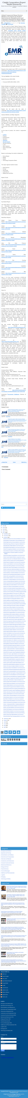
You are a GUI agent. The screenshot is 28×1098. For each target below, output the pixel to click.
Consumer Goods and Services (7, 862)
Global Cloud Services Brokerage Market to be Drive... (14, 602)
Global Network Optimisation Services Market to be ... (14, 540)
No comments (10, 24)
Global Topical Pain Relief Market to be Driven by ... (13, 714)
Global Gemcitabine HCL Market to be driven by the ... (14, 640)
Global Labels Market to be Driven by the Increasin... (14, 693)
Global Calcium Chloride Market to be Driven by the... (14, 695)
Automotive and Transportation (7, 856)
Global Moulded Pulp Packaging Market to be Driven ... (14, 716)
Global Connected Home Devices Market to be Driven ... (14, 538)
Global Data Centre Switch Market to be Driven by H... (14, 567)
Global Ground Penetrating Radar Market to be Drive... (14, 574)
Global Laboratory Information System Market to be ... (14, 641)
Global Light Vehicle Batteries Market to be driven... (13, 617)
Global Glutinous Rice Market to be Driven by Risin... (14, 636)
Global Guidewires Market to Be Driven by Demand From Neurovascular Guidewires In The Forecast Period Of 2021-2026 (13, 904)
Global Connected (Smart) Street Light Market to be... (14, 619)
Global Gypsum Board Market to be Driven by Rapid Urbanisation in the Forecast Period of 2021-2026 (11, 912)
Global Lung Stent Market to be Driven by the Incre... (14, 707)
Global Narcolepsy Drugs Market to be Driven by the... (14, 555)
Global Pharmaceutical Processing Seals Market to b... (14, 655)
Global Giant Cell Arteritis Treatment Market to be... (13, 679)
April (5, 727)
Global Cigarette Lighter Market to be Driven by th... (13, 634)
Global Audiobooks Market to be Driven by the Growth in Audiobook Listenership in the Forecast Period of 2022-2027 (16, 410)
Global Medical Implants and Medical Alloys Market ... (14, 550)
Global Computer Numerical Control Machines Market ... (14, 570)
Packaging (3, 876)
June (5, 723)
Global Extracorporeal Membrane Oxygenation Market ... (14, 676)
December (6, 533)
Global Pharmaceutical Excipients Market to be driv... (14, 638)
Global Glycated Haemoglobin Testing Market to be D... (14, 672)
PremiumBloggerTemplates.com (14, 1095)
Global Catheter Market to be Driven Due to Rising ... (14, 577)
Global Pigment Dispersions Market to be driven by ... (14, 657)
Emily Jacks (4, 978)
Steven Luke (4, 996)
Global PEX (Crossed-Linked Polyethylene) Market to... (14, 652)
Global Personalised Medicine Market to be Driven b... (14, 664)
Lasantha (22, 1094)
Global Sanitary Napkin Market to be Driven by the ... (13, 629)
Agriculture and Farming (6, 852)
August (5, 720)
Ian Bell (3, 985)
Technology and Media (5, 878)
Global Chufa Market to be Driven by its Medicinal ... (14, 709)
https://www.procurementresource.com (17, 327)
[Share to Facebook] (6, 405)
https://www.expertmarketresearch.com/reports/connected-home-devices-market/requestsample (13, 72)
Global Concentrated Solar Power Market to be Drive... (14, 615)
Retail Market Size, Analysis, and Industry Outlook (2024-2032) (15, 953)
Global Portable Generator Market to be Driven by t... (14, 647)
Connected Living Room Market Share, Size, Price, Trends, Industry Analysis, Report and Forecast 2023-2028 (16, 895)
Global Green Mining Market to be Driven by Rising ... (14, 565)
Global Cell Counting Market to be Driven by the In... (13, 576)
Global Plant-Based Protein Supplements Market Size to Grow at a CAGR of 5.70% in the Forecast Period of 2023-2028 (16, 887)
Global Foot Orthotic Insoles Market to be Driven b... (14, 586)
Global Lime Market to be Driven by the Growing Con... (14, 633)
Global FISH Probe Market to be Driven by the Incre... (14, 622)
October (5, 537)
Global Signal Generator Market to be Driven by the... (14, 631)
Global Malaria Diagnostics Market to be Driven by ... (14, 643)
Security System (6, 141)
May (4, 725)
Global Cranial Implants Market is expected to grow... (14, 557)
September (6, 718)
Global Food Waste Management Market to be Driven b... (15, 589)
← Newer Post (4, 462)
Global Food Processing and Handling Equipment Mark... (15, 591)
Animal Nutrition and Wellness (7, 854)
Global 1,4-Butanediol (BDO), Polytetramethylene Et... (14, 648)
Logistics (3, 874)
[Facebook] (10, 734)
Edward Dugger (5, 976)
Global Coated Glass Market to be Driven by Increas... (14, 700)
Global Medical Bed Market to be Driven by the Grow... (14, 547)
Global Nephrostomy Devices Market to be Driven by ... (14, 542)
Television (5, 140)
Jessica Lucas (5, 990)
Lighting (4, 134)
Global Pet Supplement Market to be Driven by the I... (14, 549)
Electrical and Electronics (6, 864)
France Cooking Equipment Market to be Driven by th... (14, 581)
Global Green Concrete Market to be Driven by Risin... (14, 674)
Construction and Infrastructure (7, 860)
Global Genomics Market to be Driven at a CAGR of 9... (14, 596)
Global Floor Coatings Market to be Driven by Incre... (14, 579)
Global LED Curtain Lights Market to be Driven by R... (14, 653)
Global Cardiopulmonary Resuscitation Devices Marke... (14, 603)
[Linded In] (6, 734)
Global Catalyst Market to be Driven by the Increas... (13, 685)
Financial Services (4, 868)
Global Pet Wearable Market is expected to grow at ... (14, 659)
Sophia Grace (5, 994)
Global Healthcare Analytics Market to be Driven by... (14, 600)
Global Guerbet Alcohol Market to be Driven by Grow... (14, 681)
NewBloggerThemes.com (14, 1096)
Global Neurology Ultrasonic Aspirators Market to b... (14, 543)
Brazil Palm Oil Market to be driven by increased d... (13, 698)
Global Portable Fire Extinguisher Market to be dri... (13, 598)
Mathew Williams (5, 992)
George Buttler (5, 983)
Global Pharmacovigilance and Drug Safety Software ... (14, 595)
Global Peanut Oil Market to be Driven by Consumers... (14, 562)
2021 (4, 532)
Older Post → (24, 462)
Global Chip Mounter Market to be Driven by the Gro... (14, 683)
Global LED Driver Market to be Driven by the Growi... (14, 650)
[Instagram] (2, 734)
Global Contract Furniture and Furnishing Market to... (14, 560)
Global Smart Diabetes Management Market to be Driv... (14, 624)
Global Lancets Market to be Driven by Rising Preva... (14, 564)
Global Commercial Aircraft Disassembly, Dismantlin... (14, 583)
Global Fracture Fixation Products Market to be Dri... (14, 609)
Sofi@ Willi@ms (7, 22)
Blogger (16, 1092)
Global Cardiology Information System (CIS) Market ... (14, 605)
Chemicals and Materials (6, 858)
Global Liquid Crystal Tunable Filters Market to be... (13, 662)
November (6, 535)
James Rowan (5, 987)
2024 (4, 527)
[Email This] (2, 405)
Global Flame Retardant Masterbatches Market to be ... (14, 669)
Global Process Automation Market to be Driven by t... (14, 626)
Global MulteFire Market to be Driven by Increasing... (14, 711)
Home (14, 462)
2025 (4, 525)
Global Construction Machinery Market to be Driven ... (14, 569)
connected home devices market (17, 30)
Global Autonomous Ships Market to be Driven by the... (14, 610)
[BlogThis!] (3, 405)
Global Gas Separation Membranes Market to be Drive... (14, 621)
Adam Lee (4, 974)
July (4, 722)
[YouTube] (19, 734)
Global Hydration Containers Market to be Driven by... (14, 572)
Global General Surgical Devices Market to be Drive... (14, 660)
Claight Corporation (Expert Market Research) (14, 3)
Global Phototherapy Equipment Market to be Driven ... (14, 645)
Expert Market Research (7, 980)
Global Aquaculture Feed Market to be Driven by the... (14, 667)
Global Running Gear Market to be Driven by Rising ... (14, 628)
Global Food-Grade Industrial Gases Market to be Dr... (14, 588)
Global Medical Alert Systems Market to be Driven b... (14, 614)
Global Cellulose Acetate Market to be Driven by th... (14, 584)
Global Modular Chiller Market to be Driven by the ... (13, 545)
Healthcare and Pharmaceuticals (7, 872)
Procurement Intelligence (13, 394)
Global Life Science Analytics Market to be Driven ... (14, 666)
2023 (4, 529)
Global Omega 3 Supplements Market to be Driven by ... (14, 678)
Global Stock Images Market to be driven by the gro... (14, 612)
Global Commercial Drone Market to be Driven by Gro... (14, 702)
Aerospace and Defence (6, 850)
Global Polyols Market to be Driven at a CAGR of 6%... (14, 593)
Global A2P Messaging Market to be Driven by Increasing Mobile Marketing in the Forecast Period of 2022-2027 (16, 430)
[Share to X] (5, 405)
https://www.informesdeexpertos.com (10, 341)
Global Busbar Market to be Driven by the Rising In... (14, 697)
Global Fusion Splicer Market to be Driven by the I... (13, 607)
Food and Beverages (5, 870)
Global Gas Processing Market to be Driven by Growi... (14, 671)
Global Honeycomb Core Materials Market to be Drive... (14, 558)
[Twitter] (15, 734)
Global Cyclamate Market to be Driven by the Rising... (14, 712)
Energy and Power (4, 866)
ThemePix (10, 1094)
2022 (4, 530)
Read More (8, 416)
